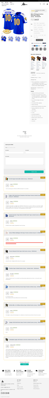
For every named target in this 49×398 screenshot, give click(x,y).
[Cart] (47, 4)
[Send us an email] (7, 393)
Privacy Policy (35, 385)
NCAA (35, 12)
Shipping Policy (36, 386)
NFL (11, 2)
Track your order (40, 0)
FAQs (18, 385)
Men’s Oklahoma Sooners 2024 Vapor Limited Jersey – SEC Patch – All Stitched (44, 64)
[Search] (40, 4)
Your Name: (7, 150)
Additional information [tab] (40, 73)
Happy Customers (20, 388)
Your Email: (27, 150)
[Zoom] (2, 34)
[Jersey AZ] (24, 4)
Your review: (7, 156)
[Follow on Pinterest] (8, 393)
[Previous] (2, 21)
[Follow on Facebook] (1, 393)
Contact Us (46, 0)
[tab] (34, 75)
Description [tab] (33, 73)
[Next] (26, 21)
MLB (7, 2)
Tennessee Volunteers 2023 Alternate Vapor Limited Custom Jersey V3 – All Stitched (33, 64)
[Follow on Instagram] (3, 393)
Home (2, 2)
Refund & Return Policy (37, 383)
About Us (18, 381)
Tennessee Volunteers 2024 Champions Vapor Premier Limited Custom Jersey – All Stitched (38, 65)
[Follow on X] (5, 393)
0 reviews (37, 18)
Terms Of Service (36, 388)
